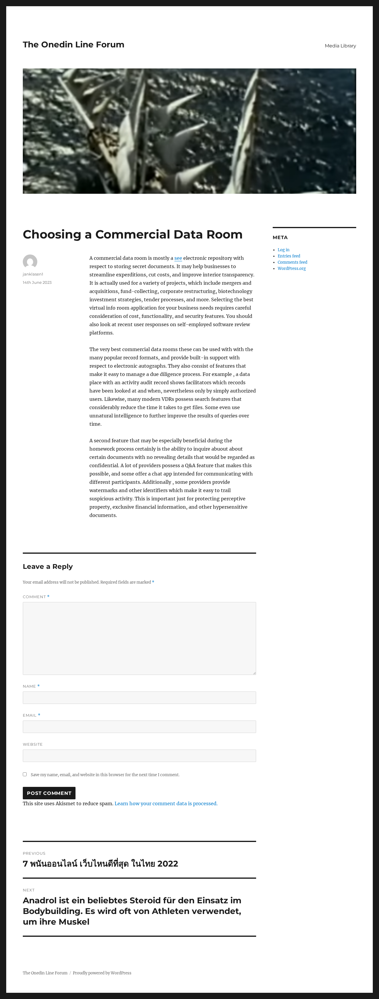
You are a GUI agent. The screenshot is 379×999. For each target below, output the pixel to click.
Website (33, 744)
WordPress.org (292, 268)
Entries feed (289, 256)
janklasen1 (33, 274)
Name (31, 686)
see (178, 258)
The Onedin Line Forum (73, 44)
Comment (36, 596)
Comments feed (292, 262)
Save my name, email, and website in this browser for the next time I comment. (105, 774)
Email (32, 715)
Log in (284, 249)
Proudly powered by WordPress (102, 973)
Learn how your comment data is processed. (166, 803)
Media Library (340, 46)
